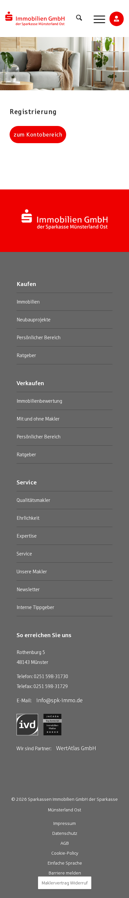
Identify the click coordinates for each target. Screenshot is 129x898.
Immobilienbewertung (39, 401)
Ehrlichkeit (28, 518)
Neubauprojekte (34, 319)
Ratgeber (26, 355)
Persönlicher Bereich (39, 337)
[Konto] (116, 21)
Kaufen (26, 283)
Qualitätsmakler (33, 500)
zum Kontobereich (38, 134)
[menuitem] (79, 18)
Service (27, 482)
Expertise (27, 536)
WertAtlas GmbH (76, 748)
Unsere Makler (32, 571)
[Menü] (96, 18)
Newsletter (28, 589)
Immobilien (28, 302)
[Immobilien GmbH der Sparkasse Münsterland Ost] (34, 18)
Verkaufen (30, 383)
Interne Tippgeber (35, 607)
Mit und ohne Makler (38, 419)
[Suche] (79, 18)
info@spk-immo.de (59, 700)
